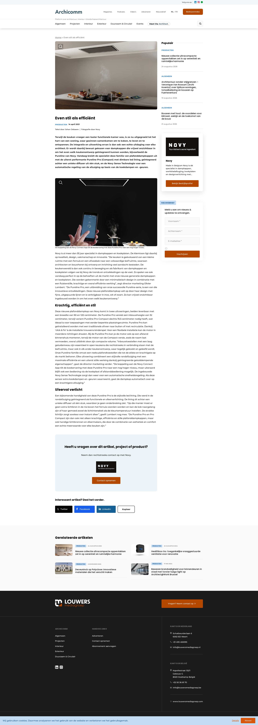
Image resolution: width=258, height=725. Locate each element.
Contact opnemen (101, 641)
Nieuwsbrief (161, 12)
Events (140, 23)
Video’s (133, 12)
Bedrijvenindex (193, 12)
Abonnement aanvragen (104, 646)
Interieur (88, 23)
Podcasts (121, 12)
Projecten (75, 23)
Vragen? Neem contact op (181, 603)
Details (235, 720)
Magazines (107, 12)
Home (58, 37)
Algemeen (60, 23)
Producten (61, 124)
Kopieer (126, 509)
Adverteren (146, 12)
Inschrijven (182, 254)
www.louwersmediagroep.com (188, 701)
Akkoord (248, 721)
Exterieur (101, 23)
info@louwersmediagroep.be (187, 687)
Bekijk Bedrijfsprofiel (182, 183)
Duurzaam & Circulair (121, 23)
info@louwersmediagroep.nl (186, 647)
